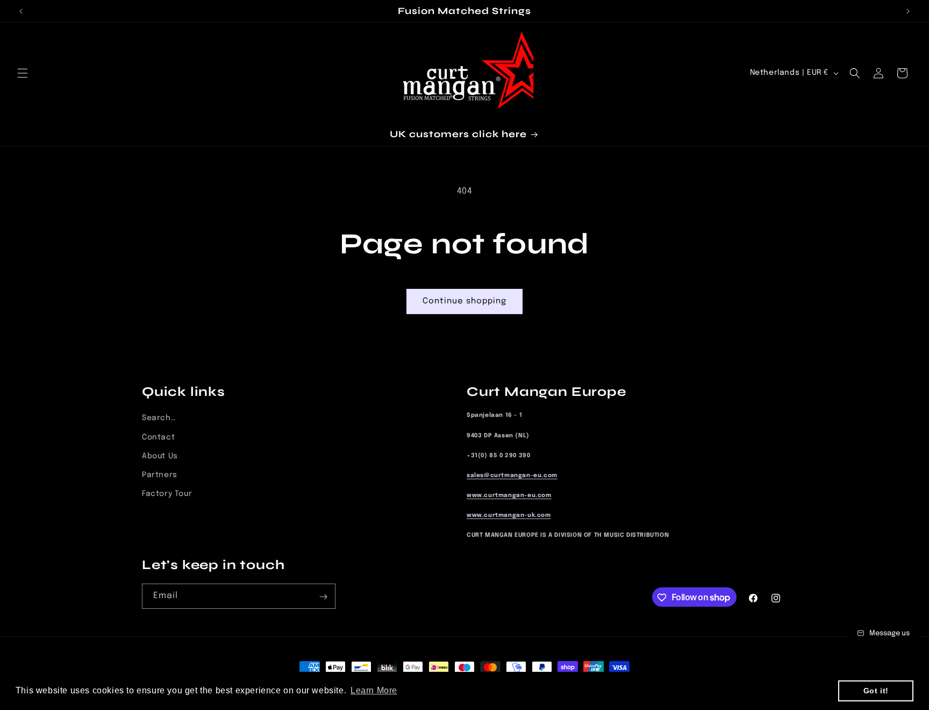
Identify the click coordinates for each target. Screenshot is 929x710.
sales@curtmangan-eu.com (512, 476)
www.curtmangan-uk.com (509, 516)
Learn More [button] (374, 690)
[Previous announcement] (21, 11)
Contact (158, 437)
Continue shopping (464, 301)
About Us (160, 456)
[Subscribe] (323, 596)
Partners (159, 475)
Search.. (159, 418)
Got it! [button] (876, 690)
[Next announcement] (908, 11)
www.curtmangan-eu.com (509, 496)
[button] (22, 73)
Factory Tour (167, 494)
